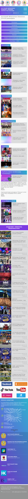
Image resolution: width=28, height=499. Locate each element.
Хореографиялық (14, 31)
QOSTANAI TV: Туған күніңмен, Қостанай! (17, 249)
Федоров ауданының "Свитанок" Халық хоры (18, 48)
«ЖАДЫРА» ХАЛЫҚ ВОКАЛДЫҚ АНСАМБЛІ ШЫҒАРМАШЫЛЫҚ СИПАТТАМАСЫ (19, 56)
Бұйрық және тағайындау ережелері (14, 37)
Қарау (2, 188)
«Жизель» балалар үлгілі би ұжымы (19, 131)
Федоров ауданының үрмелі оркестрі (18, 74)
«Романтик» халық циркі (18, 156)
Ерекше (14, 34)
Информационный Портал (13, 457)
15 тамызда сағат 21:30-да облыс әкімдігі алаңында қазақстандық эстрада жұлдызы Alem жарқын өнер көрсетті (19, 292)
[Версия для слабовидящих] (18, 13)
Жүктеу (3, 189)
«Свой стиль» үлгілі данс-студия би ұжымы (19, 138)
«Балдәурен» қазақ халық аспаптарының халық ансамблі (19, 81)
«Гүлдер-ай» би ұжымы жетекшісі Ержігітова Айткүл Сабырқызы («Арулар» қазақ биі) (18, 218)
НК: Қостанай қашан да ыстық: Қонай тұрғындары (18, 341)
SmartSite (24, 491)
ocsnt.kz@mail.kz (8, 427)
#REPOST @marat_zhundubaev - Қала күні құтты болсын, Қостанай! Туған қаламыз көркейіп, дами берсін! (19, 300)
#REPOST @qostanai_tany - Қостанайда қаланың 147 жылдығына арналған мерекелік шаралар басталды (19, 325)
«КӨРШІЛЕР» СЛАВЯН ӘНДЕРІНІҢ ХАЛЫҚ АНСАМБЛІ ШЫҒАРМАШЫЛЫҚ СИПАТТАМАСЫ (18, 63)
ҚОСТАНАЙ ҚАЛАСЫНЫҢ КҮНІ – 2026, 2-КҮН (18, 316)
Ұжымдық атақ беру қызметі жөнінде (17, 176)
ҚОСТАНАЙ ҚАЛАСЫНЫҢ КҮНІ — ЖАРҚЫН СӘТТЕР (18, 308)
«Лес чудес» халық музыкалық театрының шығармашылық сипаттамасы (18, 106)
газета (12, 472)
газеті (12, 464)
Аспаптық (14, 25)
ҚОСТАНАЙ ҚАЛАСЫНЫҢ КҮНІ (18, 274)
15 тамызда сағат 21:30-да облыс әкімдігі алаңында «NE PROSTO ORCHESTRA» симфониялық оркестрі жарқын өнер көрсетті (19, 283)
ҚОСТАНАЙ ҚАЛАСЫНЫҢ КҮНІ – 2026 (18, 350)
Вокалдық (14, 22)
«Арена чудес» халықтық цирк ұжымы (18, 163)
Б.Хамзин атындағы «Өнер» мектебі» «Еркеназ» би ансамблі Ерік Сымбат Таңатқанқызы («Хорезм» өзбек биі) (19, 211)
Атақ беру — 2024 (14, 41)
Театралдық (14, 28)
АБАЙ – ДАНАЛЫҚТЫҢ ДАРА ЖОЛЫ (18, 366)
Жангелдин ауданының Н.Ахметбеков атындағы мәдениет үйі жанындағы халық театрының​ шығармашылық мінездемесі (19, 113)
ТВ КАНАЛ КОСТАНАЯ (11, 450)
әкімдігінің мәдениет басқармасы (15, 435)
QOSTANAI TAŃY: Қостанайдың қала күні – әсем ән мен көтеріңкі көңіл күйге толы (19, 266)
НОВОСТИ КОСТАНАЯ (11, 479)
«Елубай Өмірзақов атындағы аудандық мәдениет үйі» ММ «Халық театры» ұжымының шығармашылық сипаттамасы (19, 99)
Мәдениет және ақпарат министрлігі (17, 442)
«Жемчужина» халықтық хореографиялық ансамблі (19, 124)
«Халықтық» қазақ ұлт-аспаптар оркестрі (18, 88)
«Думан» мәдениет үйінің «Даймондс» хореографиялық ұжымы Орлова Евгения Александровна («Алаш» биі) (19, 204)
